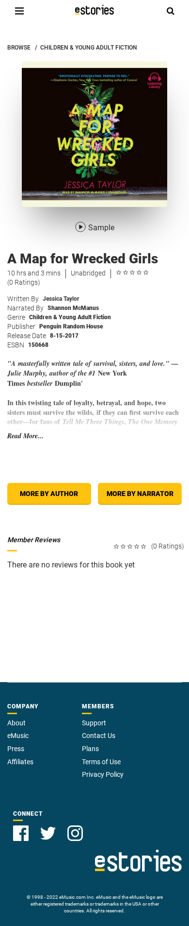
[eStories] (94, 9)
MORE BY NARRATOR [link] (140, 493)
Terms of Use (101, 762)
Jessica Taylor (61, 298)
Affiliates (20, 762)
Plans (90, 749)
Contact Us (98, 735)
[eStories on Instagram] (75, 833)
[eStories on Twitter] (48, 833)
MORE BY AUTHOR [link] (49, 493)
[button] (19, 10)
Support (94, 723)
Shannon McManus (73, 308)
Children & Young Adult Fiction (70, 317)
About (16, 723)
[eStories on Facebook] (20, 833)
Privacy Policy (103, 774)
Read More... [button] (25, 436)
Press (15, 749)
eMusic (18, 735)
